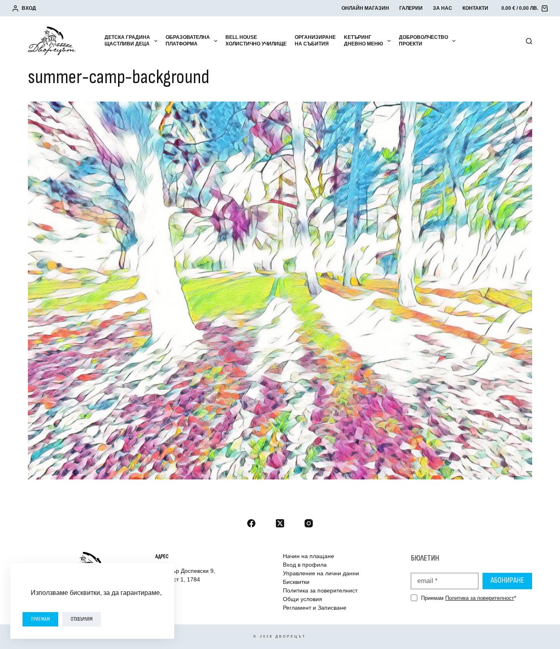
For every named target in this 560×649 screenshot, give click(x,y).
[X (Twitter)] (280, 523)
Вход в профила (305, 564)
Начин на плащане (308, 556)
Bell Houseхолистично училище (256, 40)
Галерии (411, 8)
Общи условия (302, 599)
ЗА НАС (442, 8)
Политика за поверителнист (320, 590)
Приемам (40, 619)
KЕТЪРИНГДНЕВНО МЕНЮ (363, 40)
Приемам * (468, 598)
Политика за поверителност (479, 598)
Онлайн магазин (365, 8)
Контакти (475, 8)
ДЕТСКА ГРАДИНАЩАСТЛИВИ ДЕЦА (127, 40)
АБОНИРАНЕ (507, 580)
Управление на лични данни (321, 573)
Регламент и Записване (314, 607)
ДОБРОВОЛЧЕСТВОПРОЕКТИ (423, 40)
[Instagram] (309, 523)
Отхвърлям (82, 619)
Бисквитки (296, 582)
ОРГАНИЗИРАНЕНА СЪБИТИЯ (315, 40)
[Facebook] (251, 523)
